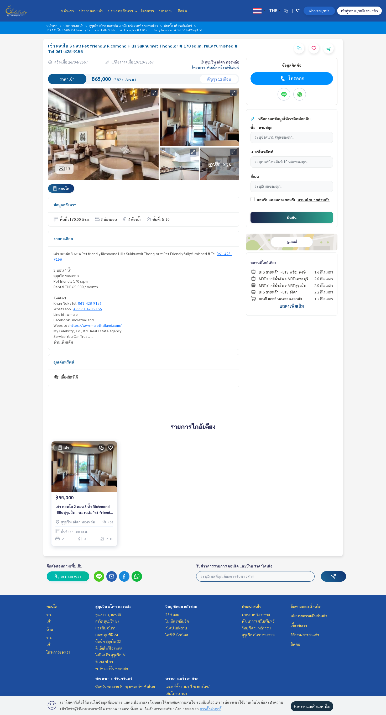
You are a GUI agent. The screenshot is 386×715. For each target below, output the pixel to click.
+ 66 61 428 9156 (87, 308)
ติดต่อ (182, 10)
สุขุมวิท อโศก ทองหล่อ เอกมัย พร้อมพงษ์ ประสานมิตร (123, 26)
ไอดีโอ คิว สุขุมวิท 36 (110, 654)
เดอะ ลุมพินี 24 (106, 634)
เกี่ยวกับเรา (299, 625)
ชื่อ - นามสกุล (262, 127)
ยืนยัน (291, 217)
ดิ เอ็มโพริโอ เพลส (108, 648)
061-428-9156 (90, 303)
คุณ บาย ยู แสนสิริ (108, 614)
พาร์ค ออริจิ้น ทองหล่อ (111, 668)
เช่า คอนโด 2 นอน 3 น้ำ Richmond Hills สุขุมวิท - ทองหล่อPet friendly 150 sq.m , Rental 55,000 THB (84, 509)
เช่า (48, 621)
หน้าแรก (67, 10)
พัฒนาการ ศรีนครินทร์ (113, 678)
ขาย (49, 614)
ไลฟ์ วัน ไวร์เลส (176, 634)
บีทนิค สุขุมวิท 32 (108, 641)
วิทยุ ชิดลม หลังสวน (181, 606)
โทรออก (296, 78)
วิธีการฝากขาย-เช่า (305, 634)
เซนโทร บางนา (176, 693)
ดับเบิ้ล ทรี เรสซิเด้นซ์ (178, 26)
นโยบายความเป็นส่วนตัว (309, 615)
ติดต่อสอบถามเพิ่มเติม (64, 566)
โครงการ (147, 10)
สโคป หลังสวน (176, 627)
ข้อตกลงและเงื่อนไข (306, 606)
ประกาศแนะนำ (91, 10)
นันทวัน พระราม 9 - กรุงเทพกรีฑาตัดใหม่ (125, 686)
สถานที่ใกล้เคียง (264, 262)
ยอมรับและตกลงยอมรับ (276, 199)
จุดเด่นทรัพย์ (64, 362)
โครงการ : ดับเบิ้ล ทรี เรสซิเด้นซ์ (215, 67)
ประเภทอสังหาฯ (121, 10)
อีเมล (255, 176)
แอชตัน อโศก (105, 627)
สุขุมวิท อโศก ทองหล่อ (113, 606)
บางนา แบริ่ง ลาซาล (182, 678)
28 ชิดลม (172, 614)
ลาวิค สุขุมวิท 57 (107, 621)
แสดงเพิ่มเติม (292, 306)
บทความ (166, 10)
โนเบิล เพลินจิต (177, 621)
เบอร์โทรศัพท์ (262, 151)
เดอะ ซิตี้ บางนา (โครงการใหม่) (188, 686)
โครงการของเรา (58, 652)
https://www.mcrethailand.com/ (96, 325)
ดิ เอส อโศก (104, 661)
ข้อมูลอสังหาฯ (65, 204)
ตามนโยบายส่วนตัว (314, 199)
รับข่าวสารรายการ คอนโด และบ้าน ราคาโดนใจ (234, 566)
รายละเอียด (63, 238)
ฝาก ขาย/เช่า (319, 10)
